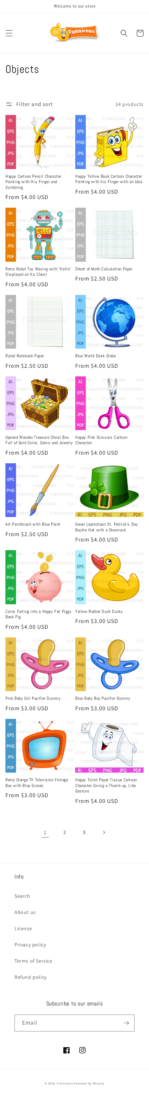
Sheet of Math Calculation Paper (104, 269)
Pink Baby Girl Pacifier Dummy (32, 698)
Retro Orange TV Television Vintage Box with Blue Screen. (36, 782)
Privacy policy (30, 944)
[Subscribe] (126, 1023)
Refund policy (30, 977)
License (23, 928)
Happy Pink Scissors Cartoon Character (101, 440)
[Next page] (104, 832)
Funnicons (65, 1083)
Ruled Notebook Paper (24, 356)
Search (22, 896)
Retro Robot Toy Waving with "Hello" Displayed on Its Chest (38, 272)
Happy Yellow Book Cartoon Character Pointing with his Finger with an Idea (108, 179)
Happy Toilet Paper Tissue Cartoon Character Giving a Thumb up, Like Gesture (106, 785)
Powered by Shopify (89, 1083)
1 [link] (45, 832)
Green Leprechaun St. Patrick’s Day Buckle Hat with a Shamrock (106, 527)
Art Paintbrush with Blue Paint (32, 524)
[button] (9, 33)
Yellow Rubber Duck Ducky (99, 611)
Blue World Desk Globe (95, 356)
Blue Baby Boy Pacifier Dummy (103, 698)
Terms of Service (33, 961)
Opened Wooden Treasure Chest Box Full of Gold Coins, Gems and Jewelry (39, 440)
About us (25, 912)
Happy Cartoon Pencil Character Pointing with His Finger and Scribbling (33, 182)
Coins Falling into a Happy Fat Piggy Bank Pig (38, 614)
